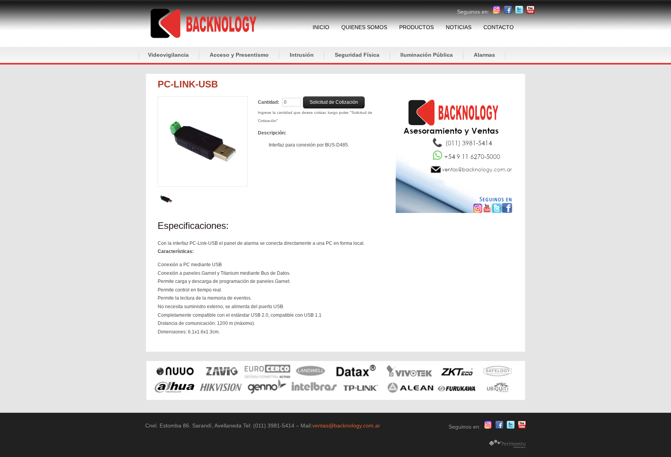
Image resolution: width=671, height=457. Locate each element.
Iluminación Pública (426, 55)
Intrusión (302, 55)
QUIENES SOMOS (364, 27)
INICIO (321, 27)
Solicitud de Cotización (333, 102)
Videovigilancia (168, 55)
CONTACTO (498, 27)
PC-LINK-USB (188, 84)
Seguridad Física (357, 55)
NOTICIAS (458, 27)
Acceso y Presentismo (239, 55)
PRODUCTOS (416, 27)
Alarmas (484, 55)
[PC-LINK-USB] (202, 141)
